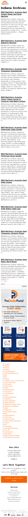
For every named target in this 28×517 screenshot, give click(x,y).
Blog (5, 377)
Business (6, 379)
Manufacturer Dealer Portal (12, 404)
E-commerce (8, 391)
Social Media (8, 426)
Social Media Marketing (11, 428)
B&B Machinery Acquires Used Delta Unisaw (14, 181)
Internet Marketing (9, 401)
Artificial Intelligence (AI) (11, 373)
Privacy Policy (11, 512)
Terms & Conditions (20, 512)
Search (3, 284)
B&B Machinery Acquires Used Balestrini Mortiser (14, 41)
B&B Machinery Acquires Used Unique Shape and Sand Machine (14, 14)
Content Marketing (9, 382)
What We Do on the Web (11, 437)
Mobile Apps (8, 410)
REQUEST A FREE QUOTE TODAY (14, 479)
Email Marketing (9, 393)
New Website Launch (10, 412)
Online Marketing (9, 415)
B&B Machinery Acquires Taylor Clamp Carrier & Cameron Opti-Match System (13, 99)
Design (6, 388)
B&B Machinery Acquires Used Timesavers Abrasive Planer (14, 232)
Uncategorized (8, 432)
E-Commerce (14, 496)
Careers (5, 512)
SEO (5, 424)
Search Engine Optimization (12, 421)
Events (6, 395)
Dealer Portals (8, 386)
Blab (5, 375)
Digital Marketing (9, 390)
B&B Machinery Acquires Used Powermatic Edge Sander (14, 128)
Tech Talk (7, 430)
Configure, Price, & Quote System (14, 380)
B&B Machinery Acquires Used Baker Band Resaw (14, 260)
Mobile (6, 408)
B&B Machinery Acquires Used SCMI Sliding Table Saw (14, 207)
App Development (9, 371)
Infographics (7, 399)
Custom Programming (14, 492)
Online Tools (7, 417)
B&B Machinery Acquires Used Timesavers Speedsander (14, 70)
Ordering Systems (9, 419)
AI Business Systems (14, 501)
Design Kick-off (22, 511)
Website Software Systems (12, 435)
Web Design (7, 434)
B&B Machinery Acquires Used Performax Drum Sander (14, 155)
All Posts (6, 368)
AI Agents (7, 364)
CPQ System (7, 384)
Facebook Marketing (10, 397)
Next (5, 281)
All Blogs (6, 366)
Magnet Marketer (9, 402)
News (5, 413)
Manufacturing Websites (11, 406)
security (6, 423)
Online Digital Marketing (14, 498)
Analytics (7, 369)
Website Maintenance (14, 499)
